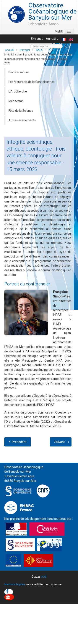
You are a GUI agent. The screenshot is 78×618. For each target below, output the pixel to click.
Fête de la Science (20, 110)
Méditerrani (16, 101)
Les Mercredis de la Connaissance (31, 82)
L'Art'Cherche (17, 91)
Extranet (37, 38)
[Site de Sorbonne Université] (19, 490)
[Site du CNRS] (43, 490)
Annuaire (52, 38)
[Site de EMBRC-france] (19, 507)
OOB (44, 576)
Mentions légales (14, 584)
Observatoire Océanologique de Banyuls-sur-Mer (52, 11)
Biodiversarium (18, 72)
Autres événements (22, 120)
